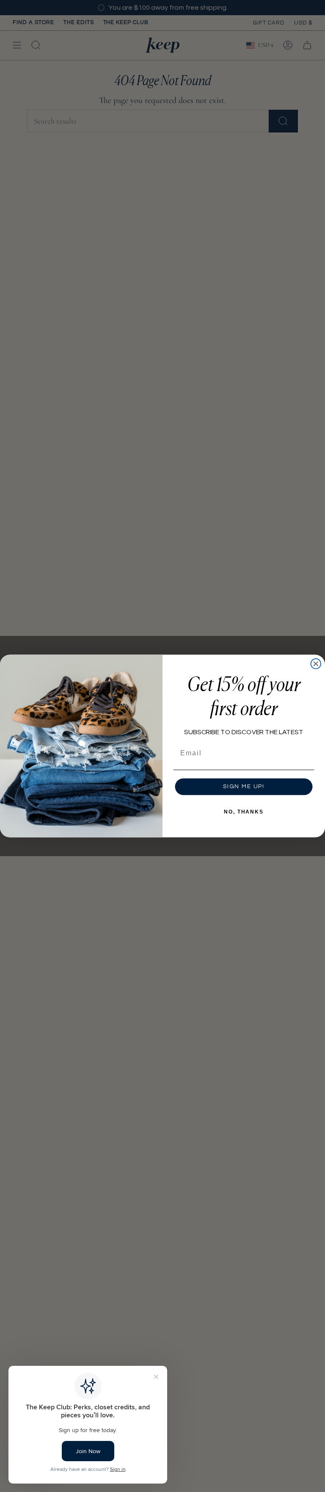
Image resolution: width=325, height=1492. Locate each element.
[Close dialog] (316, 664)
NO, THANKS (244, 812)
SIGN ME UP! (243, 787)
